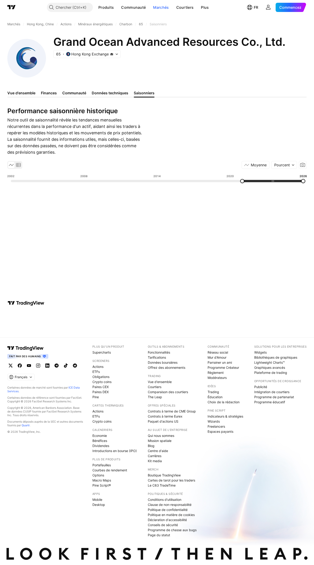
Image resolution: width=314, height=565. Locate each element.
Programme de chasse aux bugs (172, 530)
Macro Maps (101, 480)
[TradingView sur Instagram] (38, 365)
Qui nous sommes (161, 436)
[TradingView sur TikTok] (66, 365)
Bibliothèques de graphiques (275, 357)
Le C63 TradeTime (162, 485)
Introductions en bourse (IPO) (114, 451)
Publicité (260, 387)
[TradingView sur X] (10, 365)
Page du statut (159, 535)
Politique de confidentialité (168, 510)
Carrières (154, 456)
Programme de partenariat (274, 397)
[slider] (242, 181)
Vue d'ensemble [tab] (21, 93)
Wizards (214, 421)
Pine (95, 397)
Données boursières (162, 362)
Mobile (97, 500)
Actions (97, 367)
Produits (106, 7)
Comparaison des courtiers (168, 392)
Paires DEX (100, 392)
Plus (205, 7)
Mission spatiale (159, 441)
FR (256, 7)
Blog (151, 446)
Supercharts (101, 352)
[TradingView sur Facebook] (20, 365)
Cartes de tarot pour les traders (171, 480)
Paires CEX (100, 387)
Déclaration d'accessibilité (167, 520)
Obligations (100, 377)
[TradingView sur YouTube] (29, 365)
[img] (112, 54)
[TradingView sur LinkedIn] (47, 365)
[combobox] (284, 165)
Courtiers (185, 7)
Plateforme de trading (270, 373)
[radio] (11, 165)
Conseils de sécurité (163, 525)
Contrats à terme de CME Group (172, 411)
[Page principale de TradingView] (11, 7)
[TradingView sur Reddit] (75, 365)
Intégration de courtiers (271, 392)
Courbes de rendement (109, 470)
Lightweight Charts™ (269, 362)
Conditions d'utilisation (164, 500)
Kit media (155, 461)
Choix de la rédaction (224, 402)
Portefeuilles (101, 465)
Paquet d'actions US (163, 421)
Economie (99, 436)
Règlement (216, 373)
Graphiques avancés (269, 367)
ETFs (96, 372)
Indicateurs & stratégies (225, 416)
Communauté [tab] (74, 93)
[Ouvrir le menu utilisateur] (268, 7)
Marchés (161, 7)
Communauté (133, 7)
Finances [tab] (49, 93)
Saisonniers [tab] (144, 93)
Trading (213, 392)
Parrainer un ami (220, 362)
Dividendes (100, 446)
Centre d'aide (158, 451)
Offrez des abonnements (166, 367)
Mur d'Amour (217, 357)
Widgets (260, 352)
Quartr (26, 425)
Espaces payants (220, 431)
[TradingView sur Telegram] (56, 365)
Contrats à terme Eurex (165, 416)
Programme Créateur (223, 367)
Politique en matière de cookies (171, 515)
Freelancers (216, 426)
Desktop (98, 505)
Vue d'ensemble (160, 382)
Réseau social (218, 352)
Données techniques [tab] (110, 93)
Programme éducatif (269, 402)
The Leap (155, 397)
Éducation (215, 397)
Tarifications (157, 357)
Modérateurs (217, 378)
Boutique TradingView (164, 475)
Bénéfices (99, 441)
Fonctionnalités (159, 352)
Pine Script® (101, 485)
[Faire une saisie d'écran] (303, 165)
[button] (117, 7)
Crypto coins (101, 382)
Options (98, 475)
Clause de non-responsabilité (169, 505)
